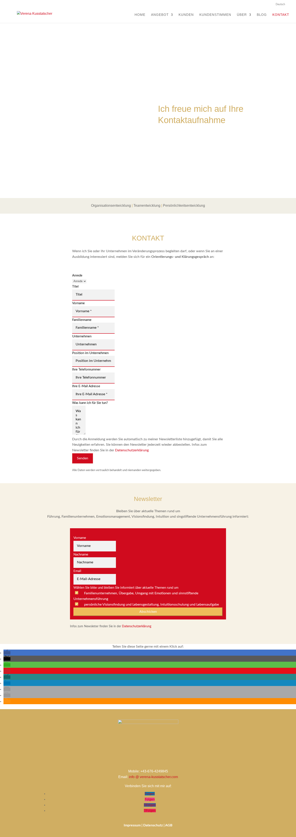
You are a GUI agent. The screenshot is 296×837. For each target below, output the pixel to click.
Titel (75, 286)
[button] (6, 653)
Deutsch (280, 4)
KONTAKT (280, 14)
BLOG (262, 14)
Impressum (132, 825)
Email (77, 571)
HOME (140, 14)
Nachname (80, 554)
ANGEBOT (160, 14)
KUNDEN (186, 14)
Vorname (78, 303)
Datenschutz (153, 825)
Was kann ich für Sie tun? (90, 403)
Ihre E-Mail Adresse (86, 386)
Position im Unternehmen (90, 353)
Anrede (77, 275)
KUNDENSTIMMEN (215, 14)
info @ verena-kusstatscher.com (153, 777)
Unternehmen (81, 336)
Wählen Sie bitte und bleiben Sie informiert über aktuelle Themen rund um (125, 587)
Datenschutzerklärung (132, 450)
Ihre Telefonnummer (86, 369)
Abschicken (148, 611)
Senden (82, 458)
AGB (168, 825)
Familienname (81, 320)
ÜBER (242, 14)
